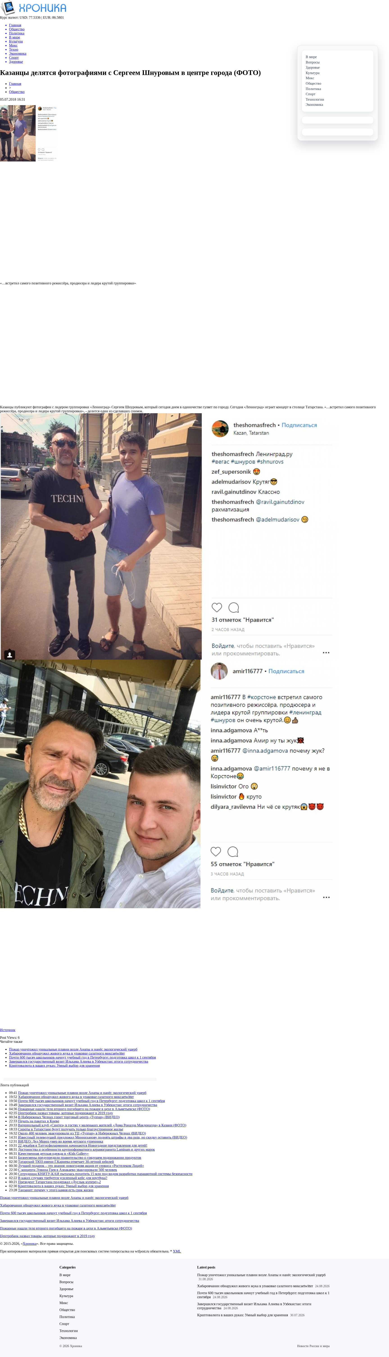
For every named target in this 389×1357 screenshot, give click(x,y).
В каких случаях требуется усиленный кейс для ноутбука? (62, 1178)
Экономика (68, 1338)
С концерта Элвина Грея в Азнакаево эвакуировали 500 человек (67, 1170)
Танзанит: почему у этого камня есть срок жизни (55, 1190)
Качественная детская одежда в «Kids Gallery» (53, 1153)
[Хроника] (33, 14)
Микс (63, 1303)
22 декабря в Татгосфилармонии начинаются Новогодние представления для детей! (82, 1145)
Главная (15, 84)
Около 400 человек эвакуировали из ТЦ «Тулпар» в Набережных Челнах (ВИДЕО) (82, 1133)
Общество (17, 92)
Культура (66, 1296)
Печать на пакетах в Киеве (38, 1121)
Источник (7, 1030)
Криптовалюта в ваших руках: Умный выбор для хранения (54, 1065)
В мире (64, 1275)
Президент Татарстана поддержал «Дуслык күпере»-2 (59, 1182)
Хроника (29, 1244)
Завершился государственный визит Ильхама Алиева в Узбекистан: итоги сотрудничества (78, 1061)
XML (177, 1251)
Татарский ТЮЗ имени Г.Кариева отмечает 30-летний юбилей (66, 1162)
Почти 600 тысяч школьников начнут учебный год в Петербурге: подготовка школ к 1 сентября (82, 1057)
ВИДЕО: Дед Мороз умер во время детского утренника (60, 1141)
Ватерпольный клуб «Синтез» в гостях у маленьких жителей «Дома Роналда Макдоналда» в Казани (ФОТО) (102, 1125)
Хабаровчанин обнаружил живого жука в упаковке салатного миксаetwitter (67, 1053)
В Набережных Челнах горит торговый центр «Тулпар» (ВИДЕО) (69, 1117)
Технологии (68, 1331)
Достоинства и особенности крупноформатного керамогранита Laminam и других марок (86, 1149)
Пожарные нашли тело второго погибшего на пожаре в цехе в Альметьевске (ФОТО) (84, 1109)
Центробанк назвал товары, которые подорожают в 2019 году (65, 1113)
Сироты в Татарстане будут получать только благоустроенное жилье (70, 1129)
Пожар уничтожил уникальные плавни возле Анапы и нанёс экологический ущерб (73, 1049)
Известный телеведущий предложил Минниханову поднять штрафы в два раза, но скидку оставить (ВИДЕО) (102, 1137)
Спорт (64, 1324)
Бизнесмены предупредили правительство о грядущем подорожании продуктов (79, 1158)
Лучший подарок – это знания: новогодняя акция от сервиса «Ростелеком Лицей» (81, 1166)
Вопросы (66, 1282)
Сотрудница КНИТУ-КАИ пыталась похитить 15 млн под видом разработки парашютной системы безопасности (105, 1174)
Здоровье (66, 1289)
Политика (67, 1317)
